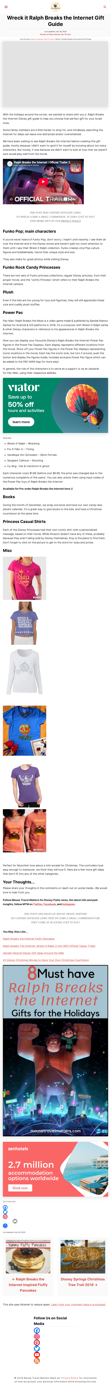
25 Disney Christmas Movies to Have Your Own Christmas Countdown (46, 960)
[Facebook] (55, 1207)
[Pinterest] (55, 1216)
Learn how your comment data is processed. (78, 1304)
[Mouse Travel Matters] (55, 6)
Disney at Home (46, 34)
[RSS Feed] (55, 1361)
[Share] (55, 1225)
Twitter (37, 904)
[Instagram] (55, 1337)
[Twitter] (55, 1212)
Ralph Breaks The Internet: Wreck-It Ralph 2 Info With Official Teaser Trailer (49, 945)
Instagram (68, 904)
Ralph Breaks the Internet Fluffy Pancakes (28, 938)
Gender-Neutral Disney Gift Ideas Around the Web (33, 953)
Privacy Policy (71, 221)
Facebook (49, 904)
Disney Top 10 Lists (62, 34)
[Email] (55, 1221)
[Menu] (6, 7)
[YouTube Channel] (55, 1355)
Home (33, 39)
